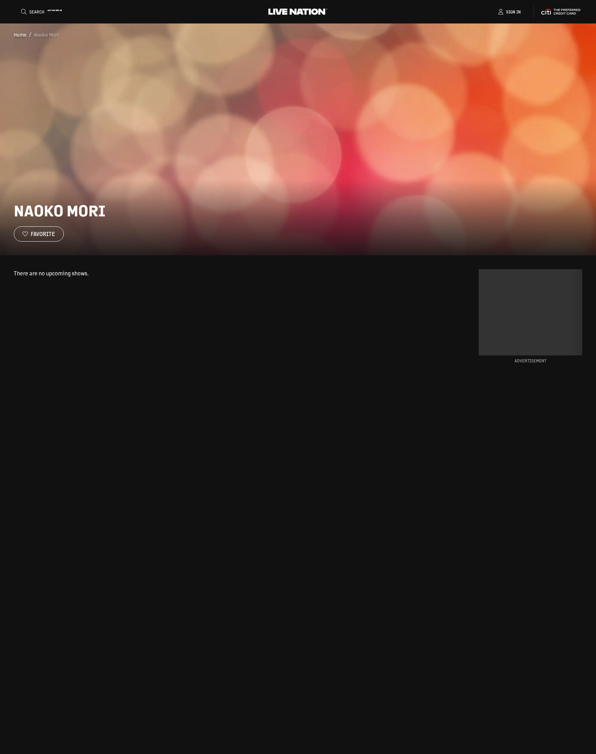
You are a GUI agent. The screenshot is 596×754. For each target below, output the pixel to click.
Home (20, 34)
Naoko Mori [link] (46, 34)
